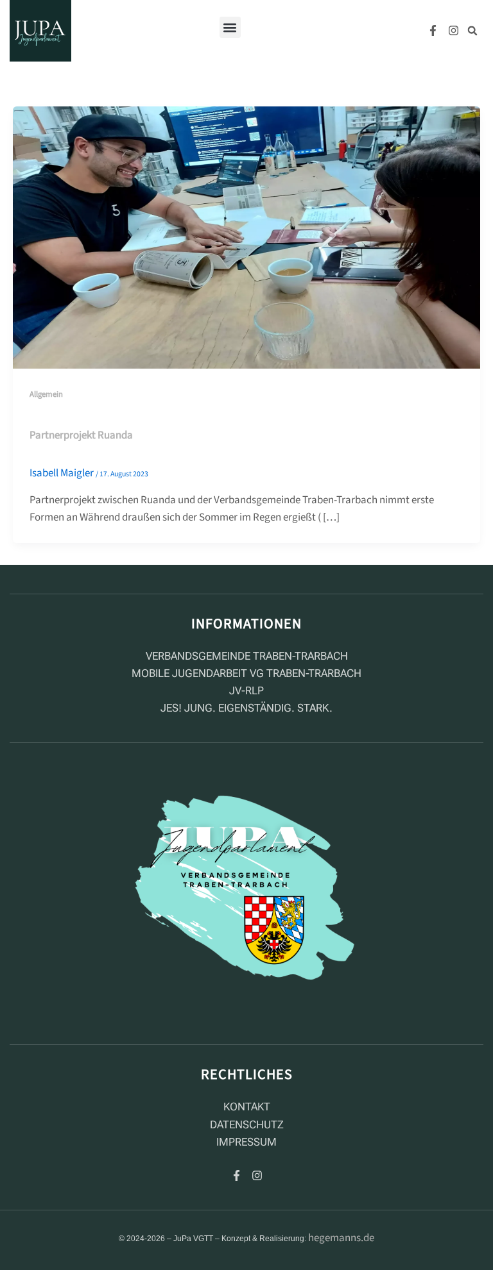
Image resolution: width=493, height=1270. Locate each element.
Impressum (246, 1141)
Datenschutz (247, 1124)
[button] (230, 27)
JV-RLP (246, 690)
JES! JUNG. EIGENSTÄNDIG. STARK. (246, 707)
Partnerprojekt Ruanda (81, 435)
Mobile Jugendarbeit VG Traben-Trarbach (246, 673)
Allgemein (46, 394)
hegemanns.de (341, 1238)
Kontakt (246, 1106)
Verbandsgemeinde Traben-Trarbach (247, 655)
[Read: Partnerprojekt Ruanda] (246, 237)
